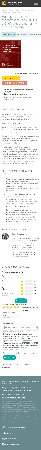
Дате (16, 364)
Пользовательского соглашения (27, 336)
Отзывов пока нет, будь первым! (26, 73)
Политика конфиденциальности (13, 398)
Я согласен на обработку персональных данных (21, 353)
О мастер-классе (9, 34)
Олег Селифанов (19, 234)
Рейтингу (27, 364)
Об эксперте (21, 34)
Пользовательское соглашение (13, 394)
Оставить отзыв (21, 301)
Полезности (6, 367)
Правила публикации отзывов (13, 332)
